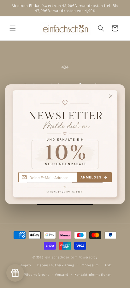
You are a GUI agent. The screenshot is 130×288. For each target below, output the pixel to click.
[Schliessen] (115, 92)
